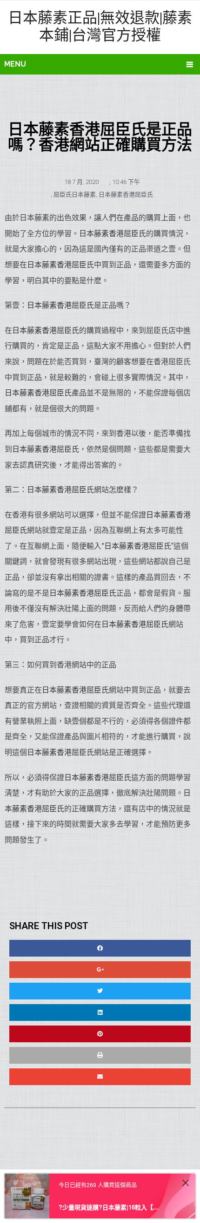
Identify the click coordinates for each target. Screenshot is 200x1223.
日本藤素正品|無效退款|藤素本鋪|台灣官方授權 (100, 25)
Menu (15, 64)
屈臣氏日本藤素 (74, 194)
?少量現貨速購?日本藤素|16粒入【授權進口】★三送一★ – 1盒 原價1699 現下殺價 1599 (110, 1207)
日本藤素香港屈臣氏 (126, 194)
